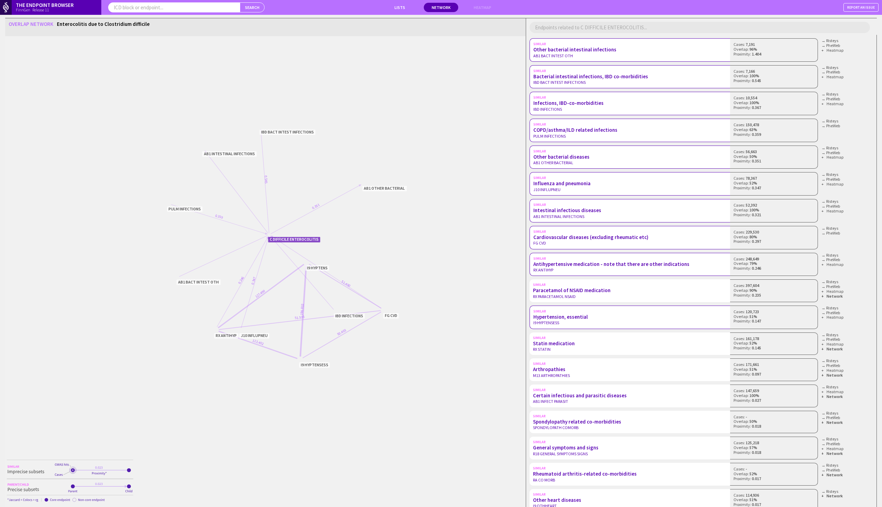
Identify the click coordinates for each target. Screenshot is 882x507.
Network (441, 7)
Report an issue (861, 7)
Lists (399, 7)
